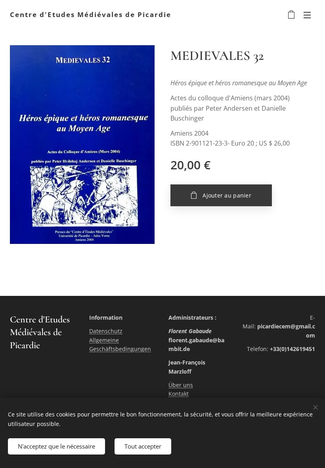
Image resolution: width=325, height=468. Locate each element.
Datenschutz (105, 331)
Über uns (180, 385)
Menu (307, 15)
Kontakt (178, 393)
